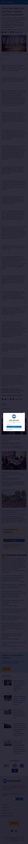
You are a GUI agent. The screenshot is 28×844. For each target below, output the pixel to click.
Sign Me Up (14, 426)
